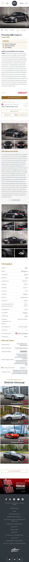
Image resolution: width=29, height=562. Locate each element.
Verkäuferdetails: (9, 102)
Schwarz (25, 312)
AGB (14, 511)
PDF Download (22, 115)
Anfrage (23, 30)
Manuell (25, 294)
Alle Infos (22, 367)
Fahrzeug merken (15, 97)
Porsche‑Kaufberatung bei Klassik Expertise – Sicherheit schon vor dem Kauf (20, 363)
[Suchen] (7, 3)
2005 (26, 268)
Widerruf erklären (14, 540)
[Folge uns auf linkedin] (23, 499)
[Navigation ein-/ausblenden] (2, 3)
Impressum (14, 508)
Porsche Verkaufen (14, 524)
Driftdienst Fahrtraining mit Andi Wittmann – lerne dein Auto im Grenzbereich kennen (19, 371)
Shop (26, 3)
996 (26, 277)
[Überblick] (2, 30)
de (22, 3)
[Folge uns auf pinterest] (14, 499)
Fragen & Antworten (14, 535)
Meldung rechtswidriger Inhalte (14, 520)
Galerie (6, 30)
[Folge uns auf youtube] (18, 499)
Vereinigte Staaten (22, 333)
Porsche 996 (23, 351)
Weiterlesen (16, 200)
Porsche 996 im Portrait (21, 348)
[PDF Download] (19, 559)
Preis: (4, 92)
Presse (14, 532)
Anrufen (15, 111)
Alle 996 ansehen (14, 471)
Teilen (8, 115)
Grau (26, 316)
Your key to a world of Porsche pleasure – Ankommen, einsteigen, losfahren (21, 356)
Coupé (25, 274)
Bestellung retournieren (14, 543)
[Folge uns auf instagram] (10, 499)
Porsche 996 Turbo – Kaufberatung (22, 344)
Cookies (14, 538)
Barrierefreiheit (14, 516)
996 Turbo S (24, 271)
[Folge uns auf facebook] (6, 499)
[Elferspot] (14, 3)
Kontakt (14, 526)
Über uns (14, 529)
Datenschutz (14, 514)
